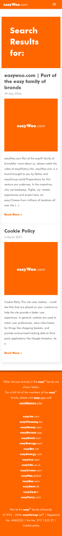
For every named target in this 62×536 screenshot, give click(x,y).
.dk (31, 486)
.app (31, 432)
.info (30, 403)
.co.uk (31, 465)
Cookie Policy (19, 231)
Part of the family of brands (31, 509)
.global (31, 475)
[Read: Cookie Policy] (31, 268)
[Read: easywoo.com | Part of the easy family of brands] (31, 125)
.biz (31, 421)
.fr (31, 492)
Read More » (13, 214)
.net (31, 448)
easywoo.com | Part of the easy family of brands (30, 81)
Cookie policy (31, 525)
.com (40, 397)
